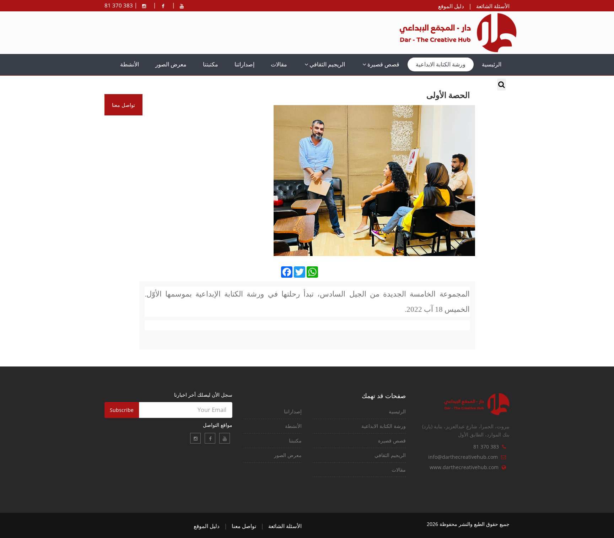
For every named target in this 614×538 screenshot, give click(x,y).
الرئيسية (491, 64)
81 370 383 (486, 446)
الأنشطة (129, 64)
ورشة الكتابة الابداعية (440, 64)
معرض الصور (171, 64)
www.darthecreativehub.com (464, 467)
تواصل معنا (244, 525)
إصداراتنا (244, 64)
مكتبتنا (210, 64)
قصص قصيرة (382, 64)
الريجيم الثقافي (326, 64)
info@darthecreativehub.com (463, 456)
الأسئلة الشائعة (493, 6)
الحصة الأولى (448, 95)
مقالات (279, 64)
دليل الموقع (451, 6)
